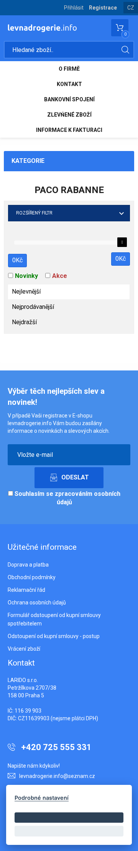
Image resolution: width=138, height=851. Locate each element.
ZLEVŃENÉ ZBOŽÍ (69, 115)
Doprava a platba (28, 565)
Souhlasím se (66, 498)
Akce (59, 275)
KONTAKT (69, 84)
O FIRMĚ (69, 69)
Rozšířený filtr (34, 213)
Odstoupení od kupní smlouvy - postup (54, 636)
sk (131, 13)
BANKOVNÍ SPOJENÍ (69, 99)
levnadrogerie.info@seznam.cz (57, 776)
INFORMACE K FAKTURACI (69, 130)
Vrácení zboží (24, 649)
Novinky (26, 275)
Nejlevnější (26, 291)
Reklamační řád (26, 590)
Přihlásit (74, 8)
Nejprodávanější (33, 306)
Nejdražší (24, 322)
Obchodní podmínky (32, 577)
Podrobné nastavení (42, 797)
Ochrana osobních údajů (37, 602)
